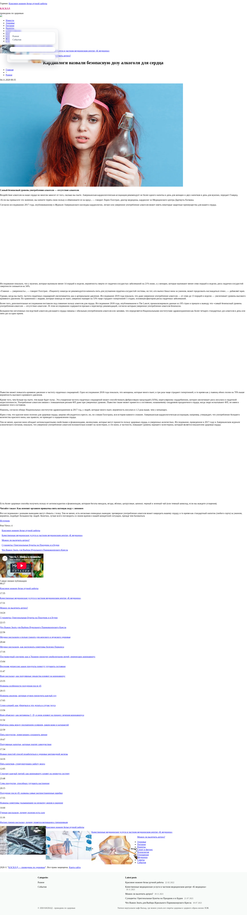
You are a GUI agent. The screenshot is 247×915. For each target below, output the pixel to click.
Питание (10, 25)
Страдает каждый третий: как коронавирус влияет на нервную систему (35, 773)
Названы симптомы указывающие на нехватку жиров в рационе (31, 803)
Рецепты (10, 28)
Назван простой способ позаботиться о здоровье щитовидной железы (34, 754)
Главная (9, 70)
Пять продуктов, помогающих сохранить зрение (23, 734)
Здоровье (10, 23)
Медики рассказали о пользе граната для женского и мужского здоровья (35, 637)
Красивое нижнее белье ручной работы (28, 3)
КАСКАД (5, 8)
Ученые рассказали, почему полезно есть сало (22, 812)
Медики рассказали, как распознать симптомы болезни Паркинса (32, 647)
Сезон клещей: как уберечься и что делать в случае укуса (28, 705)
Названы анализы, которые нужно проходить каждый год (28, 695)
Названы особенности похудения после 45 (20, 686)
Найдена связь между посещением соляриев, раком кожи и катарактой (34, 725)
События (141, 862)
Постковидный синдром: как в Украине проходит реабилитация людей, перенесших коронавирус (47, 656)
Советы (141, 860)
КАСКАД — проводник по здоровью (26, 867)
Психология (143, 852)
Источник (5, 520)
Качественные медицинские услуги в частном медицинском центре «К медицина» (69, 51)
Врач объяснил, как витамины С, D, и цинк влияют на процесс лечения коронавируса (42, 715)
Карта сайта (75, 867)
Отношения (143, 855)
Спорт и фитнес (145, 849)
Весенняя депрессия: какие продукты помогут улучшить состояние (33, 666)
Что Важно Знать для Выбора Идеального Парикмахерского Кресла (35, 550)
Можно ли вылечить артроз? (16, 540)
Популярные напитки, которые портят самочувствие (25, 744)
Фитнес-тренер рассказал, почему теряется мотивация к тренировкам (34, 822)
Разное (9, 75)
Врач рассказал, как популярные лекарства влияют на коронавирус (32, 676)
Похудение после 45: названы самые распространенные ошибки (31, 793)
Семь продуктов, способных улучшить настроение (24, 783)
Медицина (142, 857)
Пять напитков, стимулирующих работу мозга (22, 764)
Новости (10, 20)
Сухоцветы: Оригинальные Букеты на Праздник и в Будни (30, 545)
